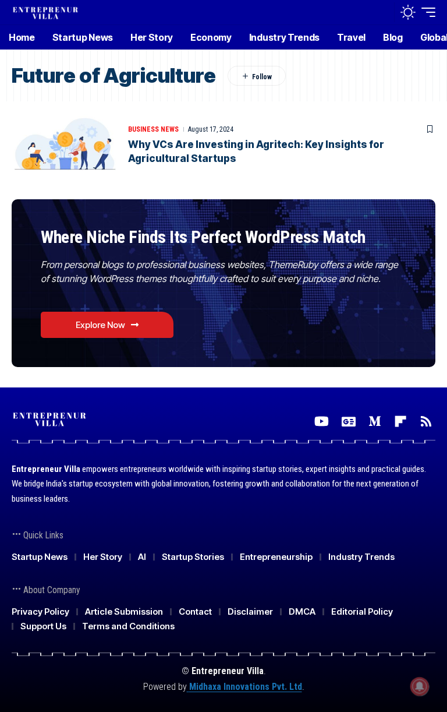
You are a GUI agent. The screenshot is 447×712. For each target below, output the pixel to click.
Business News (153, 129)
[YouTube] (321, 421)
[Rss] (426, 421)
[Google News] (349, 421)
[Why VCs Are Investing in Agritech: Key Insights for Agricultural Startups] (64, 144)
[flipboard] (400, 421)
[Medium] (375, 421)
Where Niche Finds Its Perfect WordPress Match (203, 237)
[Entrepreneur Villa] (45, 12)
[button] (382, 12)
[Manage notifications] (419, 686)
